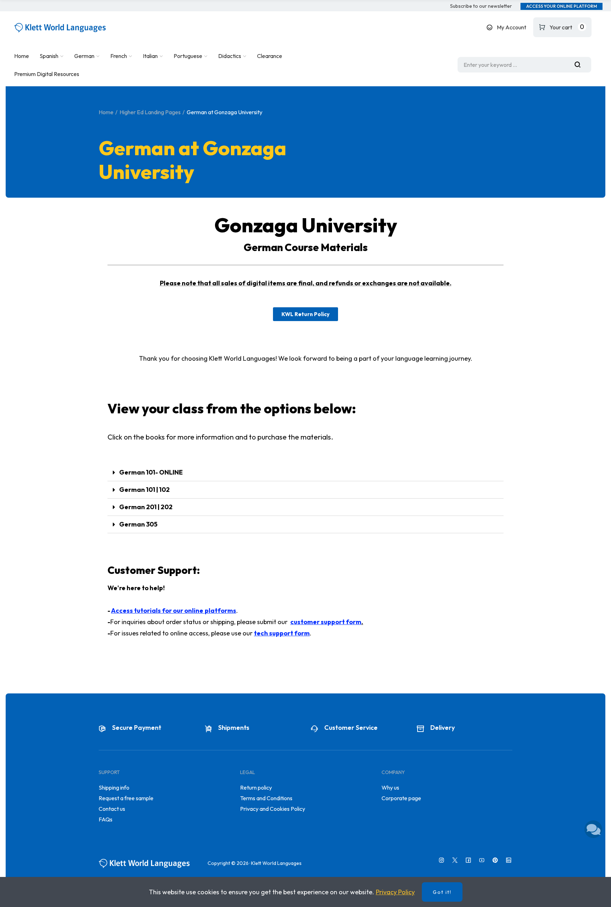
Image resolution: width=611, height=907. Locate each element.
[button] (481, 6)
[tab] (305, 472)
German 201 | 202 (146, 507)
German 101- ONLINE (151, 472)
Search (580, 65)
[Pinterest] (495, 860)
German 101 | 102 (144, 490)
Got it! (442, 892)
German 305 (138, 524)
